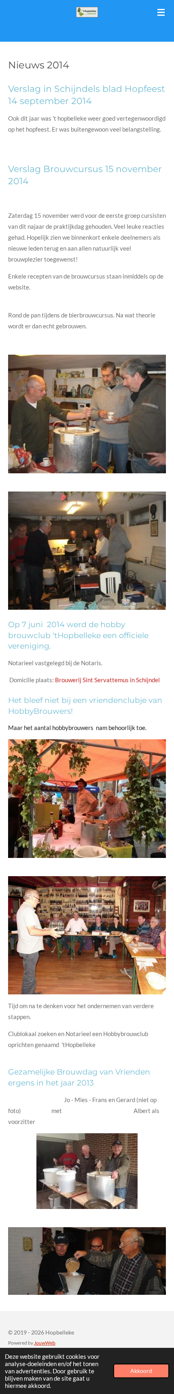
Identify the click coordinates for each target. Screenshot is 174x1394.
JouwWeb (44, 1342)
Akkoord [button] (141, 1371)
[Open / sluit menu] (161, 12)
